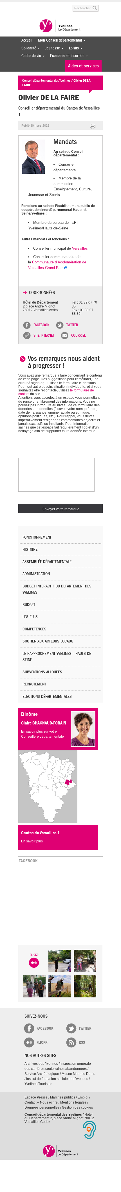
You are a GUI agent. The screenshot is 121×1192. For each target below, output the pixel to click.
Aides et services (83, 65)
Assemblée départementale (47, 562)
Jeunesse (51, 48)
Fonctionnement (37, 537)
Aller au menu (22, 5)
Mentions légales (73, 1102)
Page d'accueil (61, 1151)
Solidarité (27, 48)
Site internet (43, 336)
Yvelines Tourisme (38, 1084)
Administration (36, 574)
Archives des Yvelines (41, 1064)
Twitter (72, 325)
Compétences (34, 629)
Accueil (26, 40)
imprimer (93, 126)
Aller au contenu (40, 5)
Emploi (83, 1097)
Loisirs (72, 48)
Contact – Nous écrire (41, 1102)
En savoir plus (32, 841)
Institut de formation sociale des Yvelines (57, 1079)
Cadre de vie (30, 56)
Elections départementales (47, 696)
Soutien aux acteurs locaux (48, 641)
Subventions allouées (42, 672)
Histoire (30, 549)
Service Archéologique (41, 1074)
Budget (29, 605)
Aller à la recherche (60, 5)
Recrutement (34, 684)
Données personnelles (41, 1107)
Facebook (41, 325)
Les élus (30, 617)
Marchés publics (62, 1097)
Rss (82, 1042)
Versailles (80, 248)
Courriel (78, 336)
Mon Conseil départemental (58, 40)
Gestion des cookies (77, 1107)
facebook (45, 1028)
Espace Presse (36, 1097)
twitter (85, 1028)
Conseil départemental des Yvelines (60, 26)
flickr (42, 1042)
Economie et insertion (65, 56)
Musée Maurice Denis (78, 1074)
